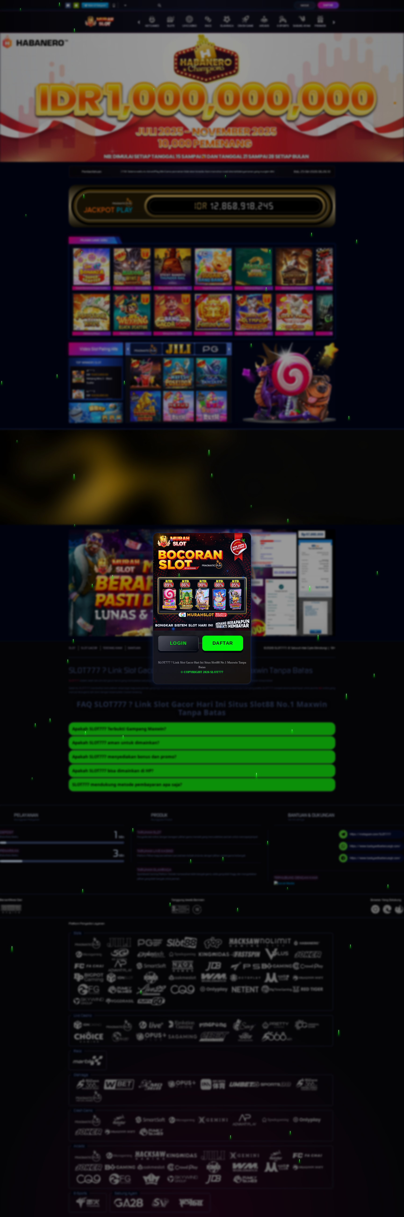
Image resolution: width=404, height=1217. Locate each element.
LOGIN (178, 643)
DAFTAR (223, 643)
